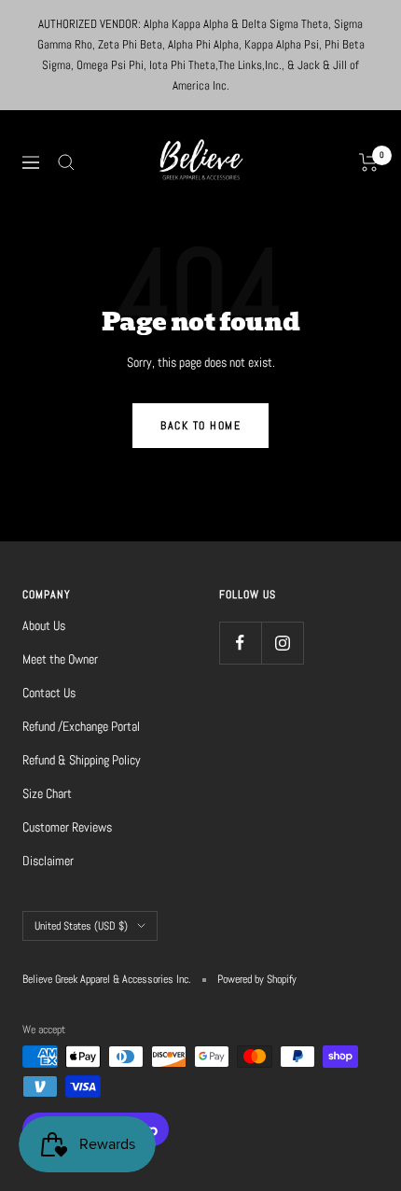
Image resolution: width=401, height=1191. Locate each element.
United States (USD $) (81, 925)
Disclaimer (48, 860)
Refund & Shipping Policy (81, 759)
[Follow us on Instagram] (282, 643)
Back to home (200, 425)
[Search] (66, 162)
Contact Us (49, 692)
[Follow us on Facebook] (240, 643)
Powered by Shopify (257, 979)
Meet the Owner (60, 659)
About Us (43, 625)
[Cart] (369, 162)
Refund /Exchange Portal (81, 726)
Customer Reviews (67, 827)
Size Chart (47, 793)
